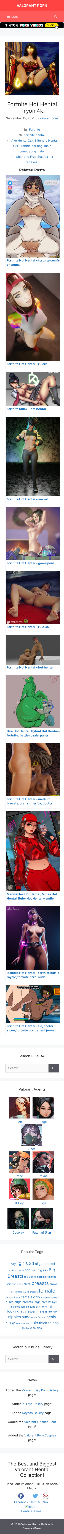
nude (26, 1317)
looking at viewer (21, 1311)
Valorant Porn (32, 6)
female (47, 1291)
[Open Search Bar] (55, 16)
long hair (47, 1306)
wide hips (36, 1328)
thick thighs (49, 1323)
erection (34, 1292)
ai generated (45, 1264)
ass (28, 1270)
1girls (22, 1263)
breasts (40, 1283)
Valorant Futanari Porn (40, 1422)
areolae (20, 1270)
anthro (12, 1270)
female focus (13, 1297)
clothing (18, 1292)
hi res (10, 1302)
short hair (25, 1323)
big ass (43, 1270)
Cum (26, 1291)
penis (51, 1317)
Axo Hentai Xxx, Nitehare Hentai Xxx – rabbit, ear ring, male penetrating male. (34, 146)
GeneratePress (32, 1528)
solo (34, 1322)
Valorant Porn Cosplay (40, 1435)
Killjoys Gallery (33, 1404)
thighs (25, 1328)
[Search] (54, 1068)
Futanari (45, 1297)
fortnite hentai (34, 135)
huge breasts (23, 1302)
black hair (42, 1276)
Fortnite (34, 129)
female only (30, 1297)
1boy (12, 1264)
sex (18, 1323)
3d (31, 1263)
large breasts (42, 1302)
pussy (10, 1323)
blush (27, 1284)
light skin (35, 1306)
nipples (14, 1317)
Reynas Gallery (33, 1413)
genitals (55, 1298)
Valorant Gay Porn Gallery (40, 1390)
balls (34, 1270)
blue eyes (17, 1284)
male (40, 1311)
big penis (30, 1276)
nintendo (51, 1311)
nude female (38, 1317)
